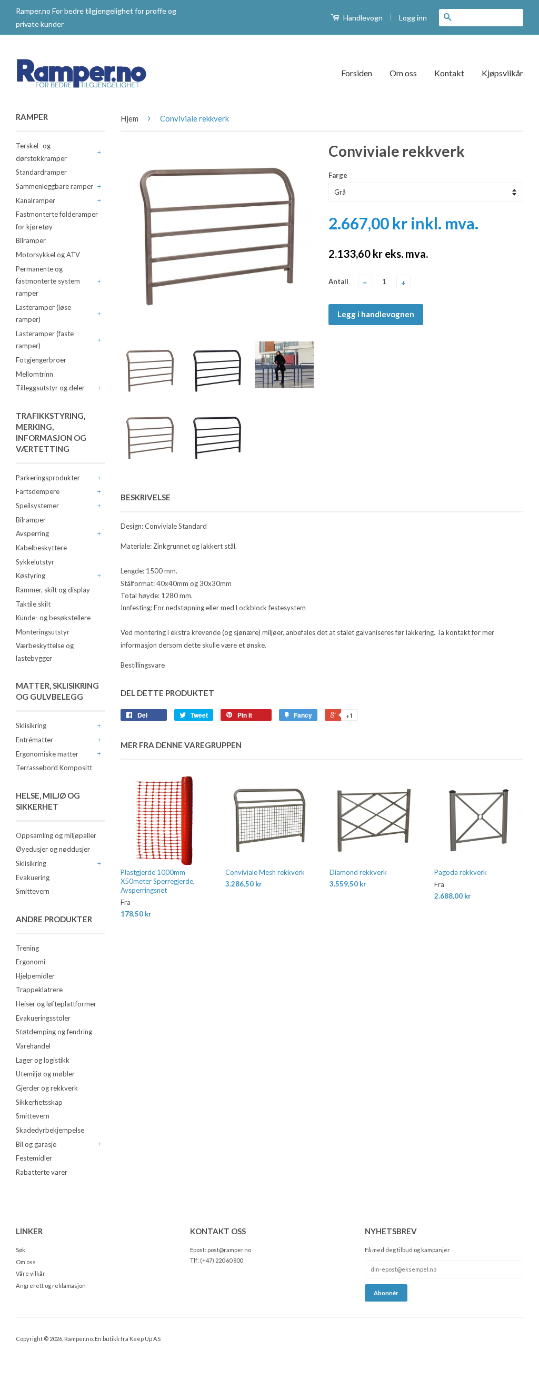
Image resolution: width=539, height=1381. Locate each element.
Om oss (403, 73)
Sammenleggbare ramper (54, 186)
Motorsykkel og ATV (48, 254)
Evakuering (32, 877)
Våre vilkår (30, 1273)
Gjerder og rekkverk (47, 1088)
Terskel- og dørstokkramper (41, 152)
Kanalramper (35, 200)
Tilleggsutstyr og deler (50, 388)
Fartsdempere (37, 491)
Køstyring (30, 575)
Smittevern (32, 891)
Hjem (129, 118)
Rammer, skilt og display (53, 590)
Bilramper (31, 240)
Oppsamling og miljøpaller (56, 835)
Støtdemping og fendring (54, 1031)
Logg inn (413, 17)
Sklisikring (31, 725)
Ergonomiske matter (47, 754)
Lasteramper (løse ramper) (43, 313)
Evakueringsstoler (43, 1018)
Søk (20, 1249)
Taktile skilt (33, 604)
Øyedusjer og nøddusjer (53, 849)
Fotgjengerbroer (41, 360)
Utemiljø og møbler (45, 1074)
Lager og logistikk (42, 1060)
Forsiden (356, 73)
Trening (27, 948)
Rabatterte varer (41, 1172)
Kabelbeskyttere (41, 547)
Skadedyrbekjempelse (50, 1130)
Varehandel (33, 1046)
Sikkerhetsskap (39, 1102)
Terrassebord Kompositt (54, 767)
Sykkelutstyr (35, 562)
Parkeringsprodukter (48, 477)
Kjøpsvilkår (502, 73)
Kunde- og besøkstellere (53, 617)
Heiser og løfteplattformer (56, 1004)
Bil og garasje (36, 1144)
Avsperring (32, 533)
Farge (337, 175)
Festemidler (34, 1158)
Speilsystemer (37, 505)
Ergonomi (30, 961)
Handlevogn (362, 17)
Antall (338, 281)
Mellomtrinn (34, 374)
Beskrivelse (146, 497)
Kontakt (449, 73)
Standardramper (41, 172)
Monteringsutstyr (42, 632)
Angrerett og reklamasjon (51, 1285)
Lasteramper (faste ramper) (45, 339)
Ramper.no (78, 1338)
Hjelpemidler (35, 976)
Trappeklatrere (39, 989)
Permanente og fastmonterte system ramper (48, 281)
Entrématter (34, 739)
